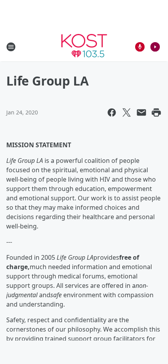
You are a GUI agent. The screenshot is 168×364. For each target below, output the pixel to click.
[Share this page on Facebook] (111, 112)
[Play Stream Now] (155, 47)
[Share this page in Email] (141, 112)
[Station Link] (84, 46)
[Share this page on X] (126, 112)
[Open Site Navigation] (11, 47)
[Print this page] (156, 112)
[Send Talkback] (140, 47)
